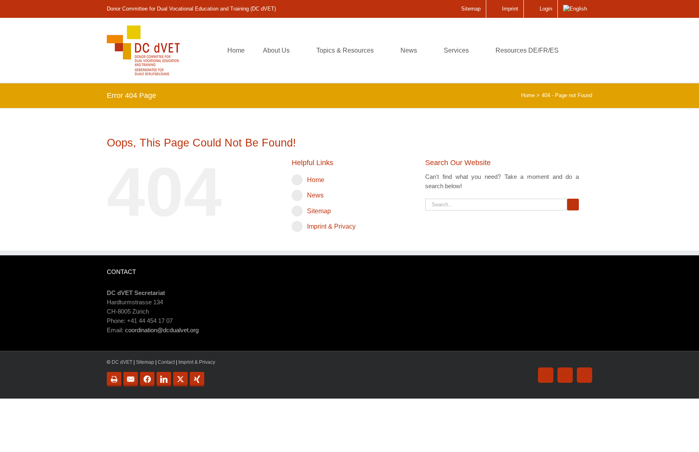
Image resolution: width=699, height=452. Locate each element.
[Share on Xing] (197, 379)
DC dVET (122, 362)
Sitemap (319, 211)
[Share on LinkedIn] (164, 379)
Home (315, 179)
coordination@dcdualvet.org (162, 330)
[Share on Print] (114, 379)
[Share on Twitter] (180, 379)
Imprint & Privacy (331, 226)
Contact (166, 362)
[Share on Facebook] (147, 379)
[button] (579, 50)
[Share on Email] (130, 379)
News (315, 195)
